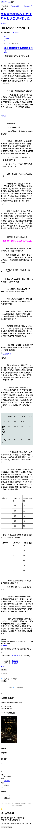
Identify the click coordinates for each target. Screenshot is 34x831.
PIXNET (8, 803)
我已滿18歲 (4, 827)
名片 (5, 40)
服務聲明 (19, 805)
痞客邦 (14, 656)
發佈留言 (3, 681)
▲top (2, 666)
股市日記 (15, 663)
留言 (18, 656)
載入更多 (3, 670)
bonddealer (4, 645)
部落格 (6, 38)
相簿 (5, 36)
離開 (10, 827)
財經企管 (15, 661)
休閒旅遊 (15, 32)
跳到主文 (4, 23)
